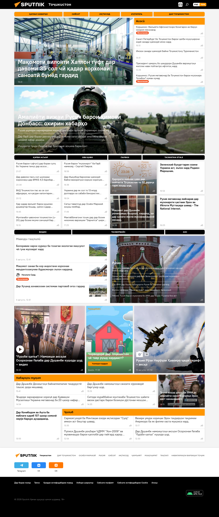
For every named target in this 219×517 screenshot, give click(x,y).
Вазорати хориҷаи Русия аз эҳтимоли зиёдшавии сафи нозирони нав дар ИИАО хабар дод (147, 269)
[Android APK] (194, 493)
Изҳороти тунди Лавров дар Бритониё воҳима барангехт (52, 146)
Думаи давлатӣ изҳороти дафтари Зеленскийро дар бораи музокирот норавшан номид (145, 277)
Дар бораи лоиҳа (22, 482)
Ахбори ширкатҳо (84, 482)
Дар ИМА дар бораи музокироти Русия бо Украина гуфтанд (140, 284)
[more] (130, 82)
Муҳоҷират (151, 455)
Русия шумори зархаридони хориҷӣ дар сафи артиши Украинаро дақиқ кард (64, 130)
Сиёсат (112, 455)
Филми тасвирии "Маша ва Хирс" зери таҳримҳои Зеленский (141, 290)
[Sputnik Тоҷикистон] (30, 8)
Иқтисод (124, 455)
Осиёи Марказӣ (87, 455)
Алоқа (154, 482)
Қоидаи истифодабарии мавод (58, 482)
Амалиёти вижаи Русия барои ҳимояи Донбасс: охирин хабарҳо (69, 120)
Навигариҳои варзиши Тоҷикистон (191, 455)
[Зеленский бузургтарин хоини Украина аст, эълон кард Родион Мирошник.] (181, 177)
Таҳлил (164, 455)
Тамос (37, 482)
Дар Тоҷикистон (66, 455)
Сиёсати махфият (105, 482)
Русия (116, 263)
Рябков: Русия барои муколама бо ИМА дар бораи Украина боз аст (144, 295)
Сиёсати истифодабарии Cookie (132, 482)
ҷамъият (137, 455)
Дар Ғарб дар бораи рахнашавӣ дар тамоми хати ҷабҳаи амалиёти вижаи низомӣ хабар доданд (62, 138)
